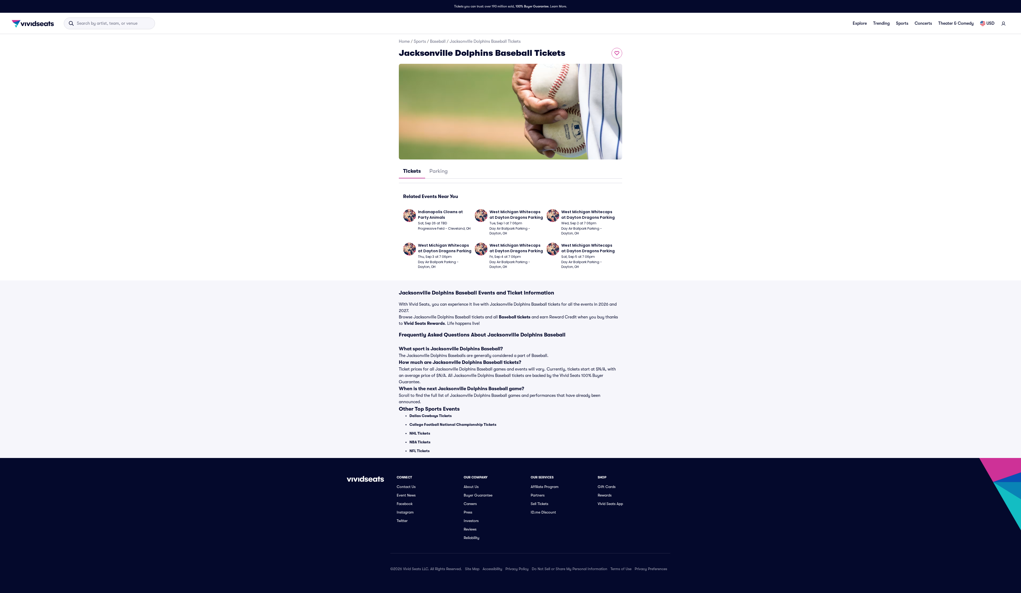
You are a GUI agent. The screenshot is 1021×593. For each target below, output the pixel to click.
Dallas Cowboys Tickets (430, 416)
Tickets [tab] (412, 171)
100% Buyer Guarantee (532, 6)
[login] (1003, 23)
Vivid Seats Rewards (424, 323)
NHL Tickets (419, 433)
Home (404, 41)
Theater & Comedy (956, 23)
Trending (881, 23)
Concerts (923, 23)
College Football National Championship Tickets (452, 424)
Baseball (438, 41)
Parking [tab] (438, 171)
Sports (902, 23)
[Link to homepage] (34, 23)
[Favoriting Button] (617, 53)
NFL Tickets (419, 451)
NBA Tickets (419, 442)
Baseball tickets (514, 317)
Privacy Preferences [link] (651, 569)
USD (990, 23)
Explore (860, 23)
